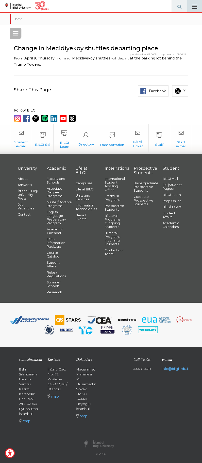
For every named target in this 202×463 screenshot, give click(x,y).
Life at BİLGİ (85, 189)
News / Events (81, 217)
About (23, 179)
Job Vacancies (26, 206)
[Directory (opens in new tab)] (86, 139)
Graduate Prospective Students (143, 200)
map (25, 421)
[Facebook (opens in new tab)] (27, 118)
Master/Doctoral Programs (57, 204)
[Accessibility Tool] (10, 453)
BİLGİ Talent (172, 207)
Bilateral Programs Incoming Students (112, 238)
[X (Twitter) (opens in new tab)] (36, 118)
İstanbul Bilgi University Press (28, 194)
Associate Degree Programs (54, 192)
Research (54, 292)
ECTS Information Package (56, 242)
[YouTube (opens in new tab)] (64, 118)
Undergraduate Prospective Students (144, 186)
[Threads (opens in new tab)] (73, 118)
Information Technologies (86, 207)
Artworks (25, 185)
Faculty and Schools (56, 180)
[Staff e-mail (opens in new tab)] (181, 139)
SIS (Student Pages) (172, 186)
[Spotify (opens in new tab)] (45, 118)
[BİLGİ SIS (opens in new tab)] (42, 139)
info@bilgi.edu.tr (176, 369)
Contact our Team (114, 252)
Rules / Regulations (56, 274)
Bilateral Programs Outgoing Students (112, 221)
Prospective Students (114, 207)
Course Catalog (53, 254)
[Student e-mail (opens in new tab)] (21, 139)
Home (18, 19)
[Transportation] (112, 139)
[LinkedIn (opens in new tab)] (54, 118)
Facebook (157, 91)
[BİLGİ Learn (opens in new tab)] (64, 139)
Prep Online (172, 201)
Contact (24, 214)
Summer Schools (54, 284)
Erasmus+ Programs (112, 198)
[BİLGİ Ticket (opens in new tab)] (137, 139)
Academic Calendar (55, 231)
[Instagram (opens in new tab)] (18, 118)
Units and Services (83, 197)
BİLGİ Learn (172, 195)
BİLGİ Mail (170, 179)
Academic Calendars (171, 225)
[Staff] (159, 139)
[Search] (179, 6)
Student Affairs (53, 264)
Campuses (84, 183)
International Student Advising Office (115, 184)
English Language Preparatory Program (56, 217)
